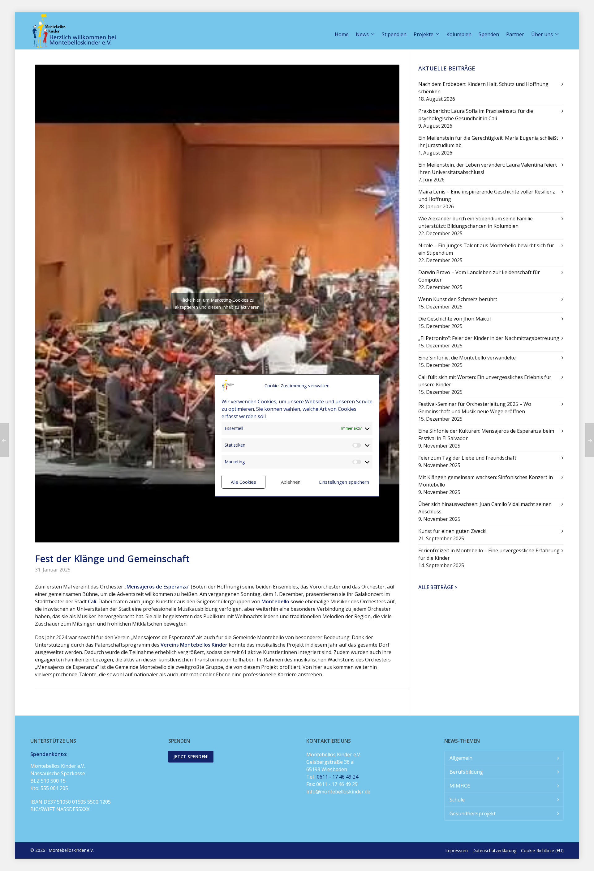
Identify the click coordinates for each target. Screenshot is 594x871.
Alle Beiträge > (437, 587)
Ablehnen (290, 482)
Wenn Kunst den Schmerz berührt (457, 299)
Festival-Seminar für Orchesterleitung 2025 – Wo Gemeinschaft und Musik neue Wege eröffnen (474, 408)
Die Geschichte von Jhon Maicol (454, 318)
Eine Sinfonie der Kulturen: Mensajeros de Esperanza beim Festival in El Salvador (486, 434)
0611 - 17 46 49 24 (337, 776)
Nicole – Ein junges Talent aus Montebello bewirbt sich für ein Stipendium (486, 249)
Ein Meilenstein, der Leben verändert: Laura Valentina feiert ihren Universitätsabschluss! (487, 168)
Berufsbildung (466, 771)
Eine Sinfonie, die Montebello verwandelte (467, 357)
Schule (457, 799)
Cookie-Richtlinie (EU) (542, 850)
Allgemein (461, 757)
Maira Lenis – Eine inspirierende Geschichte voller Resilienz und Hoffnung (486, 195)
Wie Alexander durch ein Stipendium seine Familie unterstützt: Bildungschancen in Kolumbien (475, 222)
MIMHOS (460, 785)
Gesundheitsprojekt (473, 813)
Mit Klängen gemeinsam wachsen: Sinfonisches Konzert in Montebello (485, 481)
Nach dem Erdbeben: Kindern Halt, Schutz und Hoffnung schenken (483, 88)
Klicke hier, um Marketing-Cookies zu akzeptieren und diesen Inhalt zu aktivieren (217, 303)
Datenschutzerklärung (494, 850)
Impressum (456, 850)
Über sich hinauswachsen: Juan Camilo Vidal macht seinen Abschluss (485, 508)
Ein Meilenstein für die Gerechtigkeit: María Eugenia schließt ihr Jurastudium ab (488, 141)
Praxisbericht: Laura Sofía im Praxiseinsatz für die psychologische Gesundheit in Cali (475, 115)
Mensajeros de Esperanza (157, 586)
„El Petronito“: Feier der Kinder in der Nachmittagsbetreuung (488, 338)
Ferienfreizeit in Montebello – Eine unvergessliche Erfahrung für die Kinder (489, 554)
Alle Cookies (243, 482)
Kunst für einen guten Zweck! (452, 531)
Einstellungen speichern (344, 482)
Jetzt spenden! (191, 756)
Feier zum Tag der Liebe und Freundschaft (467, 457)
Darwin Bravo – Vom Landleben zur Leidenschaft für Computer (479, 276)
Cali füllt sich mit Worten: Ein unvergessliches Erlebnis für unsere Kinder (484, 381)
